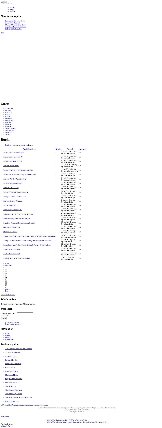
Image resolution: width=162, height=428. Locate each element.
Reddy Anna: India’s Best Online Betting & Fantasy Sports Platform (27, 241)
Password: (5, 316)
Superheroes (9, 130)
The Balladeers (10, 386)
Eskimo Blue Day (11, 360)
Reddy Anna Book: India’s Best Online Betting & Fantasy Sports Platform (29, 236)
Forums (12, 11)
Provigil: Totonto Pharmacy (13, 201)
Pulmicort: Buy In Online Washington (16, 219)
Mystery (8, 124)
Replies (58, 149)
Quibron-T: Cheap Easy (11, 227)
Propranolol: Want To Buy (12, 161)
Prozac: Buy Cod (9, 205)
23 (6, 275)
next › (7, 289)
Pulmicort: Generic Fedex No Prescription (18, 214)
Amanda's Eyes (10, 356)
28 (6, 285)
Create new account (12, 322)
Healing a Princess (11, 371)
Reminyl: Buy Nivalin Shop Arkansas (16, 258)
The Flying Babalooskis (13, 390)
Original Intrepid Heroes (13, 379)
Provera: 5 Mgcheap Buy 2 (12, 183)
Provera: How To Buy (11, 188)
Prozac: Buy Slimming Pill (12, 210)
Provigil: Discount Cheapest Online (15, 192)
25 (6, 279)
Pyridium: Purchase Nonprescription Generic (19, 223)
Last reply (82, 149)
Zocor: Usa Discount (12, 23)
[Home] (4, 2)
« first (7, 263)
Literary (8, 122)
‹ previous (8, 265)
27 (6, 283)
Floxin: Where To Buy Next (15, 25)
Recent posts (9, 339)
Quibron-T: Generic (10, 232)
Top (2, 416)
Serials (12, 7)
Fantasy (8, 110)
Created (70, 149)
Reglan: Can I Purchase (11, 249)
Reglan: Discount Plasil (11, 254)
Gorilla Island (10, 367)
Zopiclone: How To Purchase (15, 27)
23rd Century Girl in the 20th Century (18, 349)
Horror (7, 114)
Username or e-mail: (8, 313)
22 (6, 273)
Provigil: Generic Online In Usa (14, 196)
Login (7, 145)
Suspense (8, 132)
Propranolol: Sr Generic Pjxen (13, 152)
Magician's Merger (11, 375)
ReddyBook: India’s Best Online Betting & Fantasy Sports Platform (26, 245)
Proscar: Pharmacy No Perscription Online (18, 170)
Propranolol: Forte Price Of (12, 157)
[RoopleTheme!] (7, 426)
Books (7, 335)
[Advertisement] (77, 67)
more (2, 32)
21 (6, 271)
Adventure (9, 108)
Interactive (9, 120)
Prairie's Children (11, 382)
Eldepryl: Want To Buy (13, 29)
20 (6, 269)
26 (6, 281)
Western (8, 134)
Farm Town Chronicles (13, 364)
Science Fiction (10, 128)
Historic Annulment (12, 401)
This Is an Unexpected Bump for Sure (18, 397)
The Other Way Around (13, 394)
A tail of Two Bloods (12, 352)
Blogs (12, 9)
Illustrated (8, 118)
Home (7, 416)
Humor (7, 116)
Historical (8, 112)
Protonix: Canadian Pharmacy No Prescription (19, 174)
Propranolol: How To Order (15, 21)
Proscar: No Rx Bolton (11, 166)
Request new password (13, 324)
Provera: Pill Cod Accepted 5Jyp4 (15, 179)
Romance (8, 126)
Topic (25, 149)
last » (7, 291)
